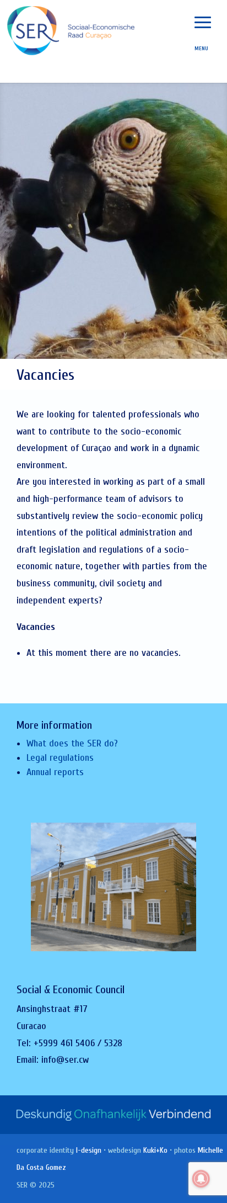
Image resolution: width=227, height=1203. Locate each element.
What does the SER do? (72, 743)
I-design (88, 1150)
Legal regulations (60, 758)
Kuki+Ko (155, 1150)
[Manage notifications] (201, 1179)
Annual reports (55, 772)
